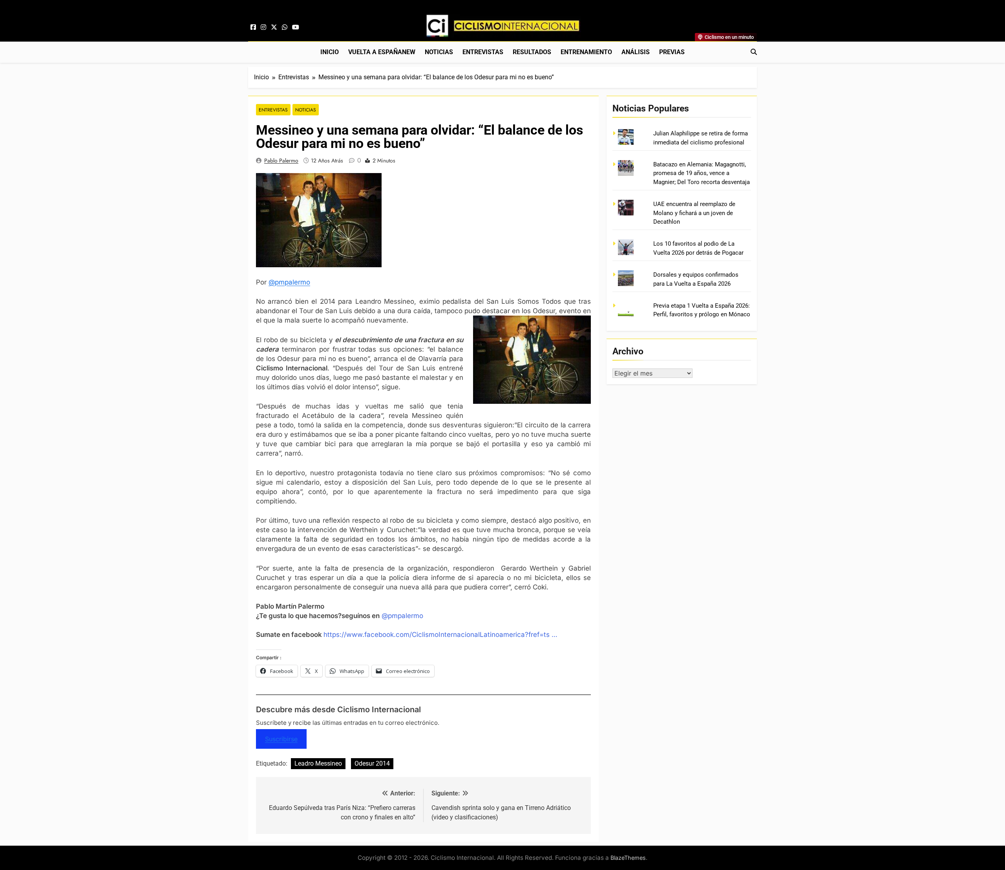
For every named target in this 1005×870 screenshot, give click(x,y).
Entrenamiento (586, 52)
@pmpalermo (289, 282)
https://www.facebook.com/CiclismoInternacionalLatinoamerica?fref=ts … (440, 634)
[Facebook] (253, 27)
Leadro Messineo (318, 763)
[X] (274, 27)
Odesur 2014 (372, 763)
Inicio (329, 52)
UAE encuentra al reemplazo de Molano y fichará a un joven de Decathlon (694, 213)
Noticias (439, 52)
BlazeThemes (628, 857)
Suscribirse (281, 739)
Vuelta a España (381, 52)
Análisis (635, 52)
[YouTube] (296, 27)
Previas (672, 52)
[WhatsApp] (285, 27)
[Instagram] (263, 27)
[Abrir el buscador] (754, 52)
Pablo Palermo (281, 160)
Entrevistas (482, 52)
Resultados (532, 52)
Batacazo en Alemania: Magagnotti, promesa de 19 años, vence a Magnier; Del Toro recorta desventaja (701, 173)
